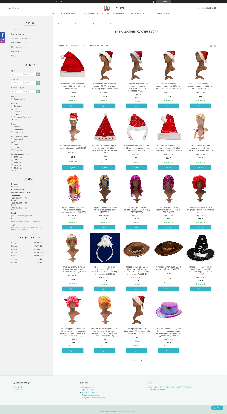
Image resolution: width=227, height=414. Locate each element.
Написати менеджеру (157, 390)
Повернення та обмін (19, 43)
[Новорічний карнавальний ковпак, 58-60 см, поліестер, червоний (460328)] (73, 65)
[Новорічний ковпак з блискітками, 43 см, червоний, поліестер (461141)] (137, 310)
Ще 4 (15, 120)
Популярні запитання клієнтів (93, 398)
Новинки (18, 390)
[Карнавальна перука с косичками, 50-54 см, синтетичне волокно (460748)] (201, 127)
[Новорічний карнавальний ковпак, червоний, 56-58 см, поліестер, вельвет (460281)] (169, 65)
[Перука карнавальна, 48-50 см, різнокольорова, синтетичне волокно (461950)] (73, 189)
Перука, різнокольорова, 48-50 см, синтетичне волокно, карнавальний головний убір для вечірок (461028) (104, 332)
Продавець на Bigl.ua (113, 409)
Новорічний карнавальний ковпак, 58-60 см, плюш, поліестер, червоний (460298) (105, 86)
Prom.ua (125, 407)
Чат (218, 408)
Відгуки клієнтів (17, 34)
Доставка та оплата (19, 38)
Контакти (15, 51)
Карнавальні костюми (140, 13)
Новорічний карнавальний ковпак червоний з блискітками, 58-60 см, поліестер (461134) (136, 87)
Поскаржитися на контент (107, 412)
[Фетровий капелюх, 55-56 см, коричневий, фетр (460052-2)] (169, 248)
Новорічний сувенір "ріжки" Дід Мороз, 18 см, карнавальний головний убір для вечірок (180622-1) (104, 270)
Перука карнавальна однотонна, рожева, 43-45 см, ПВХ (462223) (137, 209)
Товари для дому (68, 13)
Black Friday (19, 387)
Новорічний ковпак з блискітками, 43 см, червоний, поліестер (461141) (137, 331)
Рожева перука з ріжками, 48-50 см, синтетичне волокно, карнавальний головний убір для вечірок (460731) (73, 332)
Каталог (16, 30)
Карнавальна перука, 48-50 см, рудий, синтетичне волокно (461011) (200, 209)
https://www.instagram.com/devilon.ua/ (25, 221)
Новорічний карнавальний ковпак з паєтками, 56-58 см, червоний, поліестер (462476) (169, 148)
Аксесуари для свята (115, 13)
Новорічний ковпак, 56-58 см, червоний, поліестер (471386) (73, 147)
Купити (73, 106)
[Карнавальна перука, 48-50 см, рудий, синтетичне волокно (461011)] (201, 189)
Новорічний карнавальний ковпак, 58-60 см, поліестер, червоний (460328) (73, 86)
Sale (54, 13)
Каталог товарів (67, 24)
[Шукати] (9, 8)
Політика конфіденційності (126, 412)
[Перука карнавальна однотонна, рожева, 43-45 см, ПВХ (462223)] (137, 189)
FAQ (13, 55)
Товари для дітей (163, 13)
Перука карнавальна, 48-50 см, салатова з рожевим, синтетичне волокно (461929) (73, 269)
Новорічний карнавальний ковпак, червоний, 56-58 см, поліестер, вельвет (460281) (168, 86)
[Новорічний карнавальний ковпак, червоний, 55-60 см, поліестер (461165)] (201, 65)
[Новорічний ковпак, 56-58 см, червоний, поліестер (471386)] (73, 127)
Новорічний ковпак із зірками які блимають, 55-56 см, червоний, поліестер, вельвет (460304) (105, 149)
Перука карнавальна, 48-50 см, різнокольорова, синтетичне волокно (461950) (73, 209)
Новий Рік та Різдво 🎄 (91, 13)
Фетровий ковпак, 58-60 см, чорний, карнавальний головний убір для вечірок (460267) (200, 270)
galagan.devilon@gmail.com (22, 216)
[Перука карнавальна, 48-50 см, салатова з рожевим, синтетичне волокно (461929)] (73, 248)
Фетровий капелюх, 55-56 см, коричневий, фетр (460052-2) (168, 268)
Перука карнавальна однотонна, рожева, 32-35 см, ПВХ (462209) (168, 209)
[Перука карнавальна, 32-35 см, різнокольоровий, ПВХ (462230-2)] (105, 189)
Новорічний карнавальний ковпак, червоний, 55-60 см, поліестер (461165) (200, 86)
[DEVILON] (106, 8)
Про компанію (16, 47)
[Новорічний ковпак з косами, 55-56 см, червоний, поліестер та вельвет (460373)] (137, 127)
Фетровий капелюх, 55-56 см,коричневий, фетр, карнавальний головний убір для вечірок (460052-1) (136, 270)
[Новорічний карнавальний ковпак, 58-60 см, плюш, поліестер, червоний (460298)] (105, 65)
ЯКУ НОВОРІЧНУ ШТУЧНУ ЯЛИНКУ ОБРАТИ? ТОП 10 (170, 387)
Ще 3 (15, 171)
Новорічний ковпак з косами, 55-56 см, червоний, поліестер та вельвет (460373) (136, 148)
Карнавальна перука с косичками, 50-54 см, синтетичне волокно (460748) (200, 148)
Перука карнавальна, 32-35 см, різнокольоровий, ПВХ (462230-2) (105, 209)
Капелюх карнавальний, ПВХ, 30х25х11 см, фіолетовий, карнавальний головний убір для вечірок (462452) (168, 332)
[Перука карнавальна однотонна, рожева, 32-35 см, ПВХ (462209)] (169, 189)
